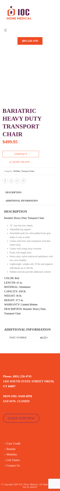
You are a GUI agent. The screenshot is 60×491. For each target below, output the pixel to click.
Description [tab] (14, 192)
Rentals (11, 449)
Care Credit (13, 443)
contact (20, 154)
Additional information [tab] (22, 201)
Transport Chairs (27, 171)
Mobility (17, 171)
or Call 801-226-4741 (19, 162)
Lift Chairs (13, 460)
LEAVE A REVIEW (21, 418)
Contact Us (13, 465)
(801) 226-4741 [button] (30, 41)
